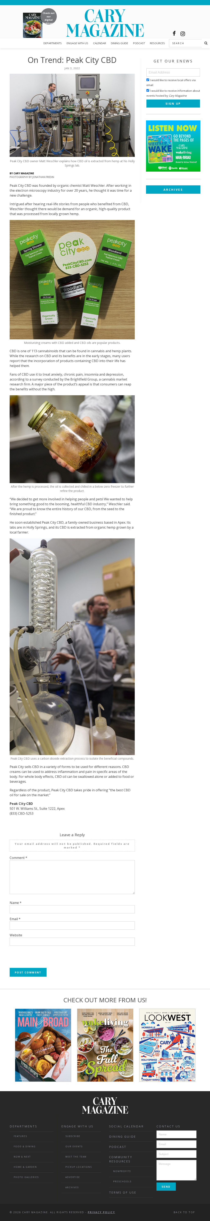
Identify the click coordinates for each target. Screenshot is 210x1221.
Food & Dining (25, 1146)
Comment (18, 857)
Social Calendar (126, 1126)
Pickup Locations (78, 1167)
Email (15, 919)
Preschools (122, 1181)
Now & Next (22, 1156)
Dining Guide (119, 43)
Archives (173, 189)
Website (16, 935)
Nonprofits (122, 1171)
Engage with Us (77, 43)
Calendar (99, 43)
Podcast (139, 43)
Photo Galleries (26, 1177)
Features (20, 1136)
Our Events (74, 1146)
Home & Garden (25, 1167)
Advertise (72, 1177)
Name (16, 902)
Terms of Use (123, 1192)
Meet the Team (76, 1156)
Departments (52, 43)
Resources (157, 43)
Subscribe (72, 1136)
